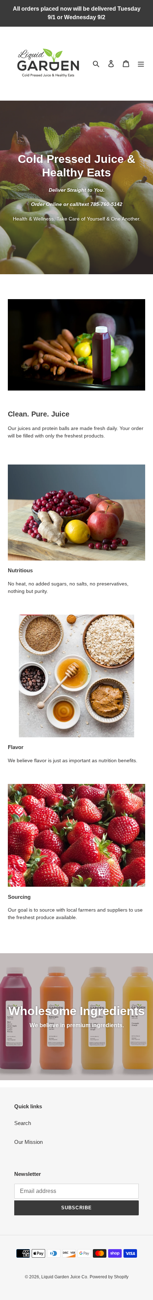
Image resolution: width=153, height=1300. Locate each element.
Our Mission (28, 1142)
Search (22, 1123)
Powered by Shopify (109, 1276)
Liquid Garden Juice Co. (64, 1276)
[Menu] (140, 63)
